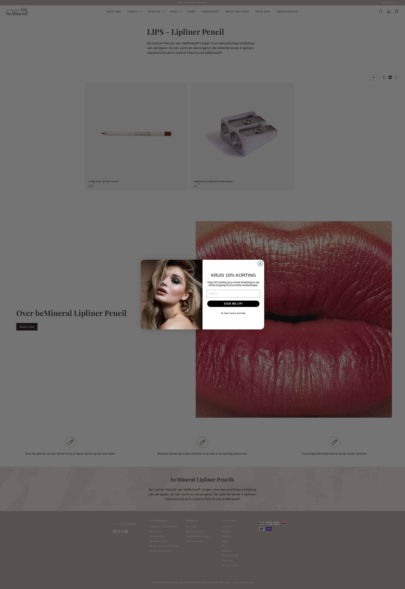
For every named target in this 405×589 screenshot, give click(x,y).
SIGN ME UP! (233, 303)
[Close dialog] (260, 263)
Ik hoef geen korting (233, 313)
